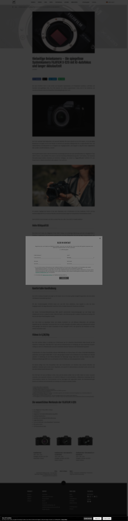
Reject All (97, 518)
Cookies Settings (88, 518)
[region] (64, 518)
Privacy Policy (64, 519)
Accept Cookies (107, 518)
